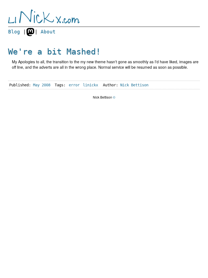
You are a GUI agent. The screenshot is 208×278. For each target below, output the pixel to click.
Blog (14, 31)
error (74, 85)
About (48, 31)
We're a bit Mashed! (54, 51)
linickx (90, 85)
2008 (46, 85)
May (36, 85)
